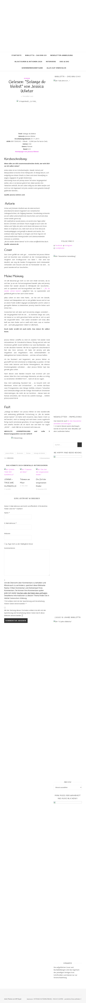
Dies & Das (64, 61)
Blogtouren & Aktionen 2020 (28, 61)
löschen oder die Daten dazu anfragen (32, 593)
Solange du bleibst (39, 453)
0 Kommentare (45, 458)
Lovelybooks (60, 248)
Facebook (59, 245)
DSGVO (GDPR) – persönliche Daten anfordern (66, 999)
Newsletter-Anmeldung (61, 55)
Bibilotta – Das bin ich (36, 55)
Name (7, 513)
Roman (27, 78)
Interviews (51, 61)
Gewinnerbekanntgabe (32, 68)
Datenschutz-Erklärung (18, 598)
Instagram (69, 245)
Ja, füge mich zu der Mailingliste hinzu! (19, 544)
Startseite (17, 55)
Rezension (20, 453)
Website (7, 533)
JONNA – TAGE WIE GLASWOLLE (10, 482)
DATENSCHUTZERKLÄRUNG (43, 999)
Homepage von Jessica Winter (27, 151)
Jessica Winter (10, 453)
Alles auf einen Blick (56, 68)
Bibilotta (10, 458)
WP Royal (18, 999)
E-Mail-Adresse (10, 523)
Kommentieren (9, 548)
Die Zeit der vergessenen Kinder (41, 482)
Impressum (30, 999)
